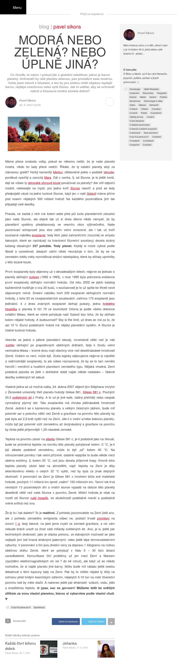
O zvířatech (148, 140)
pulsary (34, 277)
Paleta (144, 112)
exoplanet (38, 235)
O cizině (133, 112)
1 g (17, 523)
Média (143, 96)
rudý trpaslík (39, 497)
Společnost (39, 607)
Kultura (133, 96)
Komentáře (16, 621)
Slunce (75, 188)
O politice (156, 108)
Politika (163, 96)
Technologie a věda (153, 100)
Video (132, 104)
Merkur (58, 172)
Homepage (135, 89)
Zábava (142, 104)
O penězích (156, 112)
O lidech (133, 108)
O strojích (156, 136)
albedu (50, 439)
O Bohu (144, 108)
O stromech (135, 132)
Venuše (109, 172)
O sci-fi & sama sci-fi (20, 607)
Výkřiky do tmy (136, 116)
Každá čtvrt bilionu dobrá (20, 646)
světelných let (22, 397)
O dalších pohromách (140, 124)
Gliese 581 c (92, 392)
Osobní (153, 96)
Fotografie (161, 93)
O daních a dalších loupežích (143, 128)
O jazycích (134, 144)
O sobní (150, 116)
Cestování (134, 93)
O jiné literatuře (137, 120)
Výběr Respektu (151, 89)
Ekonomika (148, 93)
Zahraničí (154, 104)
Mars (47, 177)
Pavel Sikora (67, 26)
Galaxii (91, 193)
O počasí (147, 144)
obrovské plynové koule (44, 182)
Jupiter (10, 345)
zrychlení (103, 518)
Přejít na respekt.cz (92, 14)
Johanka (70, 643)
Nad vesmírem (151, 132)
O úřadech (134, 140)
